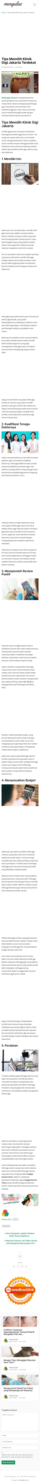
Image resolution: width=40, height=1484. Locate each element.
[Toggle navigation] (34, 4)
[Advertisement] (20, 35)
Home (3, 12)
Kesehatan (6, 1226)
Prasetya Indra (10, 1219)
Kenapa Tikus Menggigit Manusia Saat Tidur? (19, 1361)
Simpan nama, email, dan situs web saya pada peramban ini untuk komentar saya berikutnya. (17, 1456)
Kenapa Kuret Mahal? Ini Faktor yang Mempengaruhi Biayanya (18, 1389)
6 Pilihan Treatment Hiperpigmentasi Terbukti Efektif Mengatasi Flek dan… (19, 1332)
